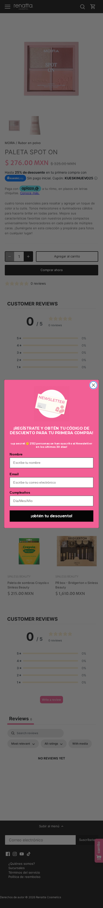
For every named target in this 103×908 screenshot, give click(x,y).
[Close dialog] (93, 385)
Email (14, 474)
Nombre (16, 454)
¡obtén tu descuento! (51, 516)
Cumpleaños (20, 492)
